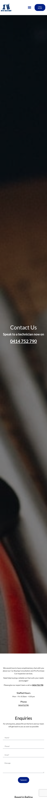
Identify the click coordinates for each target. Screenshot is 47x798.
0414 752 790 (23, 341)
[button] (29, 7)
